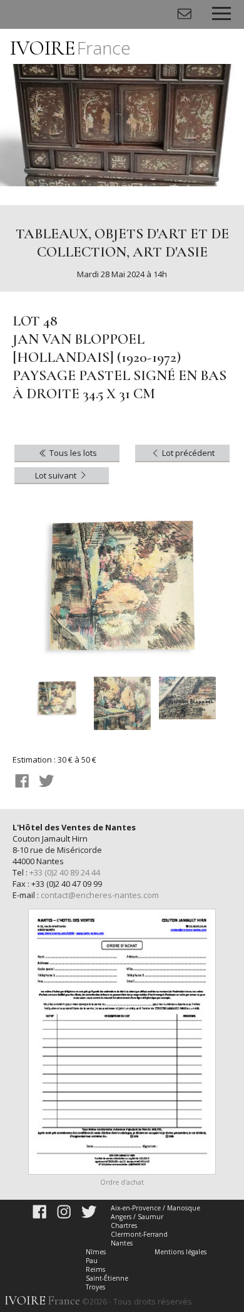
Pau (92, 1260)
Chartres (124, 1225)
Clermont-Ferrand (139, 1234)
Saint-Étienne (107, 1278)
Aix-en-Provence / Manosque (155, 1208)
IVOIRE (70, 48)
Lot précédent (187, 452)
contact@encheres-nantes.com (100, 895)
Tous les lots (72, 452)
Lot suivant (56, 475)
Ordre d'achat (122, 1182)
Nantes (122, 1243)
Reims (95, 1269)
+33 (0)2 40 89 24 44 (64, 872)
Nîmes (96, 1251)
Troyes (95, 1287)
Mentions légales (180, 1251)
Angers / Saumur (137, 1216)
